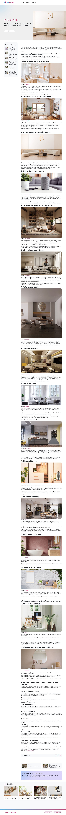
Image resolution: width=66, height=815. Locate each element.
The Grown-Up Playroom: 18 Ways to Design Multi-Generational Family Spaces (13, 73)
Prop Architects (27, 238)
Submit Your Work (57, 812)
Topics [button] (6, 812)
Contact (34, 2)
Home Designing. (30, 750)
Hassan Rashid (27, 374)
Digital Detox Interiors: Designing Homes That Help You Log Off (13, 58)
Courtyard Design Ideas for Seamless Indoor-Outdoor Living (12, 49)
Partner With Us (48, 812)
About (28, 2)
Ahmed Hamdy (27, 275)
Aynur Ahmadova (27, 448)
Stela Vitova (26, 339)
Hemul (25, 632)
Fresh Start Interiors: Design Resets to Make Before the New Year (12, 68)
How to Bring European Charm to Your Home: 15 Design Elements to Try (13, 53)
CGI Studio (26, 519)
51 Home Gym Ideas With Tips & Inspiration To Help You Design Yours (13, 63)
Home (22, 2)
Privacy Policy (13, 812)
